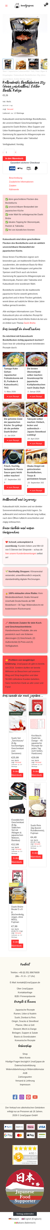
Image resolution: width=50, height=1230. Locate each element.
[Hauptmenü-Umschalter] (6, 6)
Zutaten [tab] (12, 185)
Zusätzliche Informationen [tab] (21, 182)
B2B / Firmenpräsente (25, 996)
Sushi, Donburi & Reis (25, 1017)
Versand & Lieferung (25, 1081)
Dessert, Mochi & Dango (25, 1029)
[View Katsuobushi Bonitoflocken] (8, 64)
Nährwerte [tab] (14, 189)
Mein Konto (25, 1058)
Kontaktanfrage (25, 992)
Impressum (25, 1084)
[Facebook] (15, 1097)
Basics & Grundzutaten (25, 1037)
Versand (10, 109)
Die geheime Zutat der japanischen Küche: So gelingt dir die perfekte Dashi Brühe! (13, 425)
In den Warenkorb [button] (16, 773)
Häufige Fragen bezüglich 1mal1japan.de (25, 1061)
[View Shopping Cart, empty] (44, 5)
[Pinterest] (28, 1097)
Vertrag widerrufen (25, 1214)
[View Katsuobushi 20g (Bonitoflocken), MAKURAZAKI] (20, 64)
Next (47, 64)
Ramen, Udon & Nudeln (25, 1014)
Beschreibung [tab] (15, 178)
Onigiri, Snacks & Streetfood (25, 1021)
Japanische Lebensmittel (18, 71)
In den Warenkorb (14, 158)
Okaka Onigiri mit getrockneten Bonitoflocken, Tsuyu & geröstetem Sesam (36, 472)
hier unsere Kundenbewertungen (20, 553)
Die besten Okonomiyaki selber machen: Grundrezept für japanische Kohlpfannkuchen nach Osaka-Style (36, 378)
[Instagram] (21, 1097)
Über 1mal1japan (25, 988)
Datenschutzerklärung (25, 1065)
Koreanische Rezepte (25, 1040)
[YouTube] (35, 1097)
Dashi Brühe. (30, 323)
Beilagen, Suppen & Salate (25, 1033)
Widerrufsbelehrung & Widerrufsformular (25, 1069)
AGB (25, 1073)
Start (5, 71)
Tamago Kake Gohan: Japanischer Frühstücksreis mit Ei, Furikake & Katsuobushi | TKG (13, 378)
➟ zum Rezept (13, 396)
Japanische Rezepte (25, 1010)
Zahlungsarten (25, 1077)
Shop (25, 1054)
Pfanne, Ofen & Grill (25, 1025)
